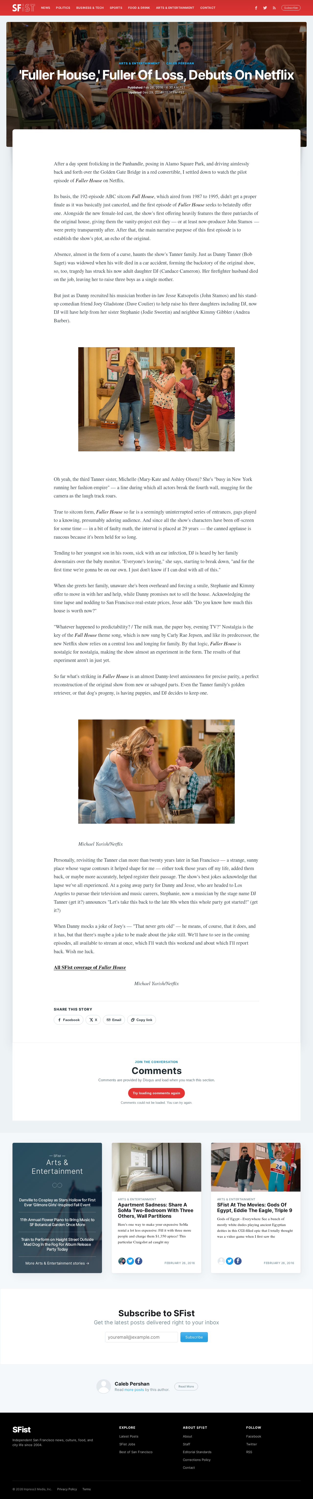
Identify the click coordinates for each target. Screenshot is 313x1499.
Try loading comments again (156, 1093)
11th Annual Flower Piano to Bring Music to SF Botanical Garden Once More (57, 1222)
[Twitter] (265, 7)
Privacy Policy (67, 1489)
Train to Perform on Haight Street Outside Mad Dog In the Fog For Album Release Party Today (57, 1244)
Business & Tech (90, 8)
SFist (21, 1429)
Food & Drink (139, 8)
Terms (86, 1489)
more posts (134, 1389)
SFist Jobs (127, 1444)
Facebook (253, 1436)
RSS (249, 1452)
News (45, 8)
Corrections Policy (197, 1460)
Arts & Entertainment (175, 8)
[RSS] (275, 7)
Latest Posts (128, 1436)
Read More (186, 1386)
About (187, 1436)
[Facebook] (256, 8)
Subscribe (291, 8)
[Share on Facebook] (138, 1261)
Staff (186, 1444)
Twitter (251, 1444)
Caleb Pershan (180, 63)
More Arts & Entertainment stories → (57, 1263)
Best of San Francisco (136, 1452)
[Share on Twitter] (130, 1261)
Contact (208, 8)
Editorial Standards (197, 1452)
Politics (63, 8)
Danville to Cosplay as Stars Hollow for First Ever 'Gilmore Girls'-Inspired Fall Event (57, 1202)
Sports (116, 8)
